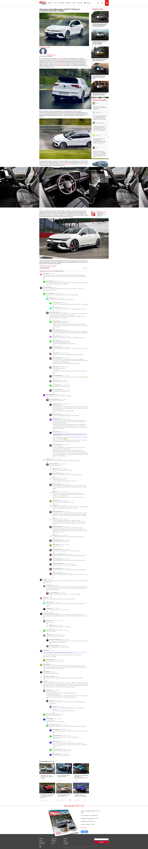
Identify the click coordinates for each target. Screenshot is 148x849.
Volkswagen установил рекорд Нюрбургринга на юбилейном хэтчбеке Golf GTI (81, 777)
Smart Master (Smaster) (51, 630)
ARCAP (74, 3)
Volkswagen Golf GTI (51, 266)
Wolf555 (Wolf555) (49, 718)
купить (84, 831)
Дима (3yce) (48, 459)
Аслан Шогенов (54, 620)
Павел (62, 639)
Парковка (53, 840)
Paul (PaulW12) (49, 585)
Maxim (60, 307)
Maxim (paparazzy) (50, 281)
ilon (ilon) (45, 579)
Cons (52, 690)
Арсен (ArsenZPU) (46, 664)
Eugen (62, 302)
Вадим (60, 399)
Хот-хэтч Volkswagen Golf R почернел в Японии (63, 776)
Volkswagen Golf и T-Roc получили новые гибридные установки (47, 777)
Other (54, 602)
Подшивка (68, 3)
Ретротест (58, 792)
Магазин (88, 3)
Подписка (80, 3)
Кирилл (59, 505)
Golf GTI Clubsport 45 (65, 163)
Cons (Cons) (45, 681)
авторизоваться (48, 271)
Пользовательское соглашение (68, 847)
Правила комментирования (80, 847)
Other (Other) (45, 597)
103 (54, 792)
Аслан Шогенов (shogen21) (48, 613)
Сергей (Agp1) (49, 608)
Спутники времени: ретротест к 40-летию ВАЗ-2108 (64, 795)
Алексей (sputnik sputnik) (58, 554)
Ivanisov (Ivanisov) (56, 336)
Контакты (66, 842)
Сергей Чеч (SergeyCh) (53, 645)
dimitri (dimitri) (46, 273)
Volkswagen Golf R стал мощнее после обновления (80, 795)
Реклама (66, 843)
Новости (50, 3)
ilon (54, 585)
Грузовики (61, 3)
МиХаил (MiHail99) (47, 671)
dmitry (55, 659)
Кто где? (53, 842)
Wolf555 (61, 724)
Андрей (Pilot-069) (56, 403)
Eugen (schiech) (52, 298)
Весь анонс (83, 827)
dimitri (55, 281)
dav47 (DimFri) (55, 353)
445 (71, 792)
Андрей (63, 414)
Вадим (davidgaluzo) (50, 394)
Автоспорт (42, 843)
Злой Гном (56, 293)
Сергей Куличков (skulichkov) (49, 676)
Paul (59, 592)
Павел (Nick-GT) (49, 634)
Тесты (55, 3)
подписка (101, 842)
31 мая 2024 (47, 47)
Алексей (63, 558)
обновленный (60, 58)
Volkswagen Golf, (43, 266)
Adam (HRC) (48, 620)
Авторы (65, 838)
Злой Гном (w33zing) (47, 287)
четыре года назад (61, 64)
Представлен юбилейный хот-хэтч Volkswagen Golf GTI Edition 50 (47, 796)
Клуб (52, 843)
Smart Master (63, 729)
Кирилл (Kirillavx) (56, 500)
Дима (59, 463)
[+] (43, 279)
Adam (56, 625)
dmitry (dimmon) (46, 650)
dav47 (62, 357)
